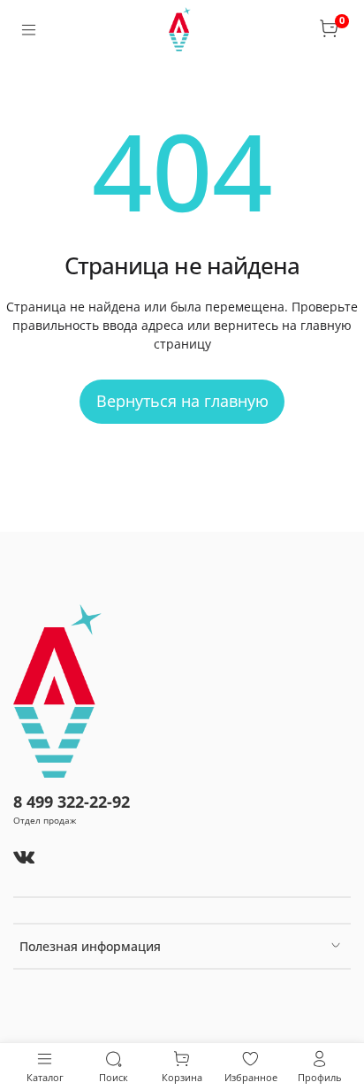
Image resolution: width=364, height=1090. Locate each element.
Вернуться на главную (182, 400)
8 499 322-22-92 (71, 801)
